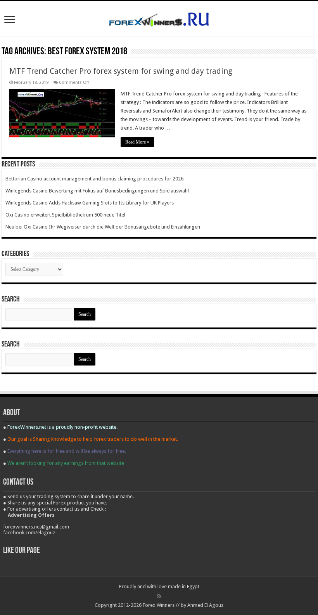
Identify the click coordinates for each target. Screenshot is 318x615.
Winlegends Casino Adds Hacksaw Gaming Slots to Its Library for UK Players (89, 203)
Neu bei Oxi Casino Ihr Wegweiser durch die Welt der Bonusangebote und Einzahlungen (102, 227)
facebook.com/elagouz (29, 532)
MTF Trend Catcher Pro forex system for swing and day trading (120, 71)
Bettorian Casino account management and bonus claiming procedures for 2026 (94, 179)
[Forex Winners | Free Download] (159, 18)
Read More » (137, 142)
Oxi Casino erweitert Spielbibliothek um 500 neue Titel (65, 215)
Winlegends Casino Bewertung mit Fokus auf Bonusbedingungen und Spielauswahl (97, 191)
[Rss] (159, 596)
